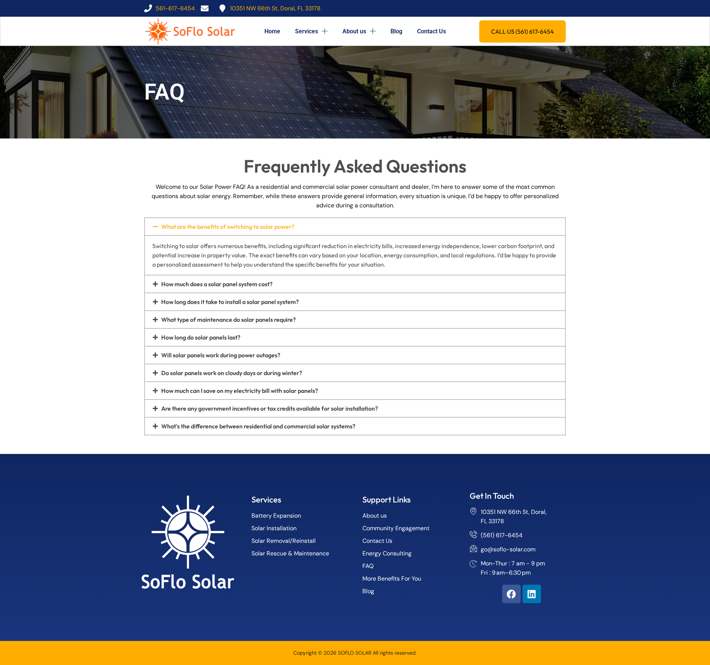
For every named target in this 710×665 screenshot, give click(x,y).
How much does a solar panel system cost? (217, 284)
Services (306, 31)
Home (272, 31)
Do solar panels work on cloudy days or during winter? (231, 373)
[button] (355, 226)
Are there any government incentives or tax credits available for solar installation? (269, 408)
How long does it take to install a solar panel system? (230, 301)
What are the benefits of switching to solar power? (227, 226)
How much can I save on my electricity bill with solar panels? (239, 390)
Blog (396, 31)
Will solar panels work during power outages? (220, 355)
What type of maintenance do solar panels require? (228, 319)
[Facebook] (511, 594)
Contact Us (431, 31)
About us (354, 31)
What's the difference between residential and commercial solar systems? (258, 426)
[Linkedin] (532, 594)
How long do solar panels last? (200, 337)
